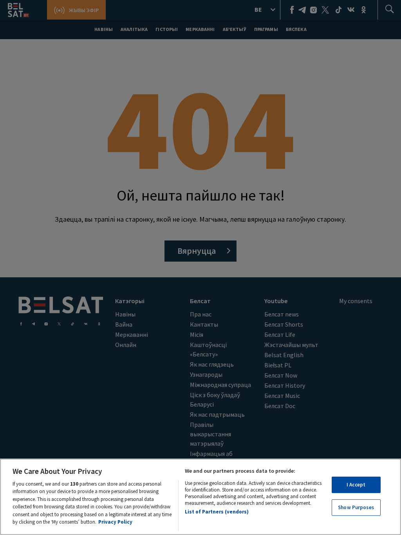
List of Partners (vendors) (217, 511)
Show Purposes (356, 507)
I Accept (356, 484)
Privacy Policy (115, 522)
